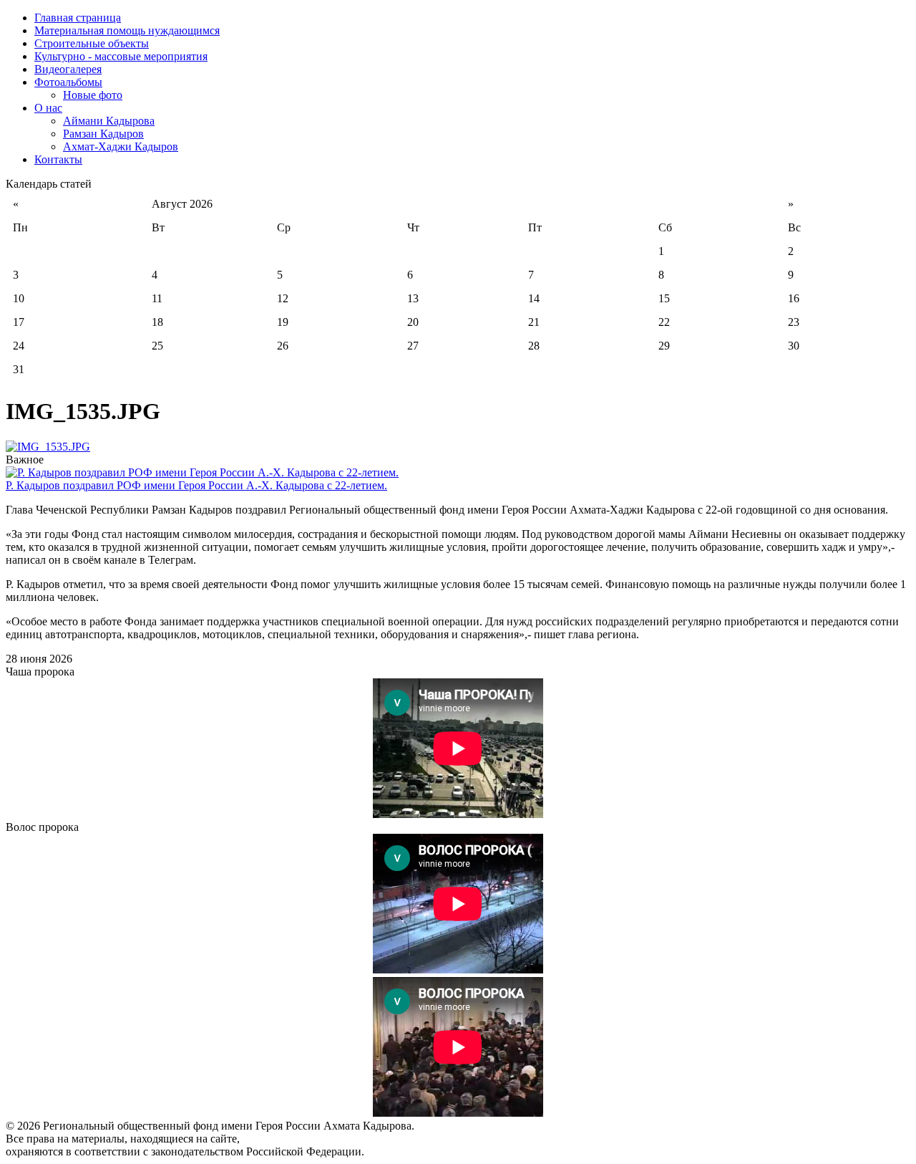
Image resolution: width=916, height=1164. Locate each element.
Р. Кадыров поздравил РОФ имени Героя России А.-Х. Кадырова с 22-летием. (196, 485)
